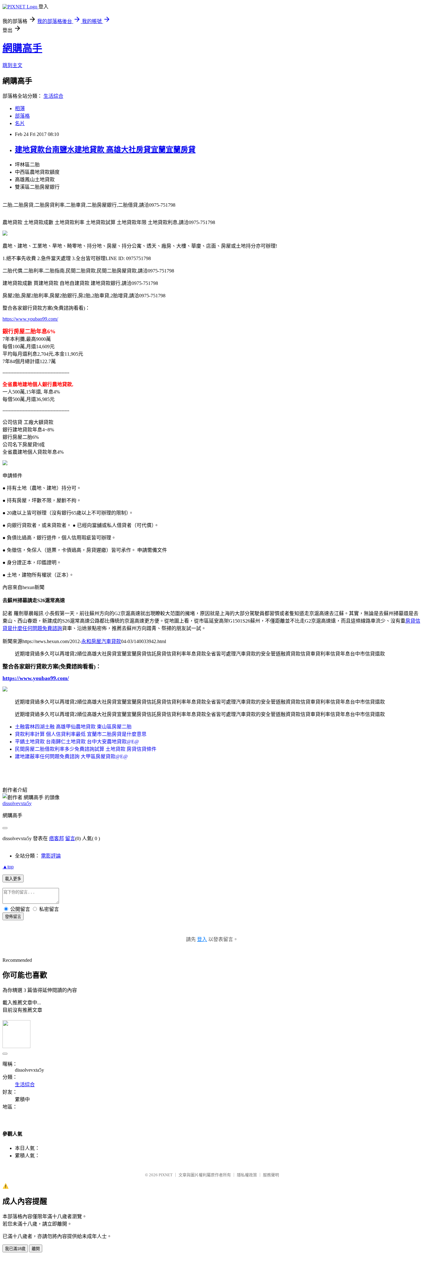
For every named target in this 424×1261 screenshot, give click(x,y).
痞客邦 (56, 838)
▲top (8, 866)
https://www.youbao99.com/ (30, 319)
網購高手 (22, 48)
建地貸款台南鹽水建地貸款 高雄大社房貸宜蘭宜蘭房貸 (105, 150)
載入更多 (13, 878)
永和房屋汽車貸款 (101, 641)
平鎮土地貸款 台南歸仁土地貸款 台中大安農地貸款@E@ (77, 741)
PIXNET (166, 1175)
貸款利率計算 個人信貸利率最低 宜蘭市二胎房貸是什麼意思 (81, 734)
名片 (20, 123)
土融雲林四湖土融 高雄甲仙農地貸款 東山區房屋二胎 (73, 726)
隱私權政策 (247, 1175)
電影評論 (51, 855)
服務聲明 (271, 1175)
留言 (70, 838)
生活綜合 (53, 96)
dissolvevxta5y (17, 803)
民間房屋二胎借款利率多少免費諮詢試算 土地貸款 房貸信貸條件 (85, 749)
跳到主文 (12, 65)
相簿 (20, 108)
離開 (36, 1248)
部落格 (22, 116)
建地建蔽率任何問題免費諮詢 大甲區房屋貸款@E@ (71, 756)
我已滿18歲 (15, 1248)
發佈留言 (13, 916)
